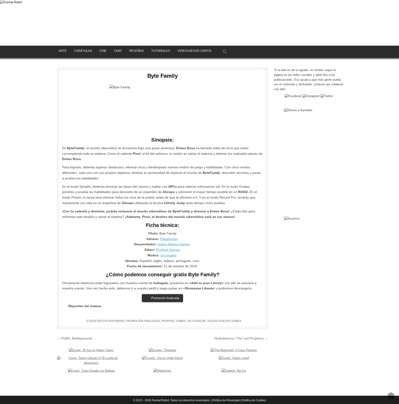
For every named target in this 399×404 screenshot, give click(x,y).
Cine (103, 51)
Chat (118, 51)
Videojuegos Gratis (195, 51)
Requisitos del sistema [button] (84, 306)
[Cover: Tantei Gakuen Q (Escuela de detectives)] (91, 363)
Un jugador (168, 255)
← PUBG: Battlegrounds (74, 338)
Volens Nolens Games (173, 244)
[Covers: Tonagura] (162, 350)
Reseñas (136, 51)
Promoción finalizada (143, 321)
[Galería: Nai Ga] (233, 370)
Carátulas (83, 51)
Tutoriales (160, 51)
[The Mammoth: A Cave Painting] (234, 350)
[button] (225, 52)
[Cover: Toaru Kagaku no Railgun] (91, 370)
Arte (63, 51)
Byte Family (162, 76)
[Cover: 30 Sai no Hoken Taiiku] (91, 350)
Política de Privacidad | (226, 400)
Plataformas (169, 239)
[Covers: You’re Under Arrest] (162, 358)
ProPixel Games (168, 250)
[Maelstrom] (162, 370)
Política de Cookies (253, 400)
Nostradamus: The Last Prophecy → (241, 338)
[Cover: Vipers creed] (234, 358)
